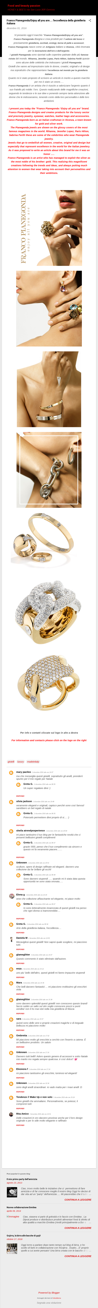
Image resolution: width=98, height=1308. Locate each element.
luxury (20, 761)
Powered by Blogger (49, 1292)
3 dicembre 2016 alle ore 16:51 (40, 1114)
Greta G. (28, 784)
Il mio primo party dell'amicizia (22, 1179)
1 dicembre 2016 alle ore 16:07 (42, 772)
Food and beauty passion (24, 5)
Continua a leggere (78, 1199)
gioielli (11, 761)
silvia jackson (24, 801)
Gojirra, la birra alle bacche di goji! (24, 1235)
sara (18, 1018)
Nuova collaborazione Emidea (21, 1207)
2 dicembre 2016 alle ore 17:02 (38, 1036)
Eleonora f (22, 1069)
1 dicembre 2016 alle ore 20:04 (56, 831)
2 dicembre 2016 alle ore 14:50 (39, 938)
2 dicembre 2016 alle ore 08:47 (44, 904)
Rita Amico (22, 1113)
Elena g (20, 894)
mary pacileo (23, 772)
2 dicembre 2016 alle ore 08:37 (44, 843)
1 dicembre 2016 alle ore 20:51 (38, 863)
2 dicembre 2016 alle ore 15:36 (33, 983)
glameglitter (23, 954)
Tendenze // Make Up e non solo (34, 1097)
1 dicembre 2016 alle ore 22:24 (36, 895)
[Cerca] (94, 6)
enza (19, 968)
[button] (89, 20)
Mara (19, 982)
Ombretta (21, 1035)
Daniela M (21, 938)
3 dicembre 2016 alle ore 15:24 (64, 1097)
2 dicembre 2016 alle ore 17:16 (38, 1052)
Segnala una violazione (49, 1302)
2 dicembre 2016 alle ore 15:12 (33, 969)
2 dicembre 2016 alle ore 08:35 (44, 784)
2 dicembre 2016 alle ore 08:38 (44, 875)
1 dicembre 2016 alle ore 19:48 (43, 801)
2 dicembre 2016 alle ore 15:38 (41, 1000)
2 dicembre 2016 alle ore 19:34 (38, 1083)
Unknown (21, 862)
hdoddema (57, 1298)
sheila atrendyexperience (30, 830)
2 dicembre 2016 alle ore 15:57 (32, 1019)
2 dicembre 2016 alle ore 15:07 (41, 955)
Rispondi (20, 796)
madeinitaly (33, 761)
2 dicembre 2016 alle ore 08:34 (37, 924)
